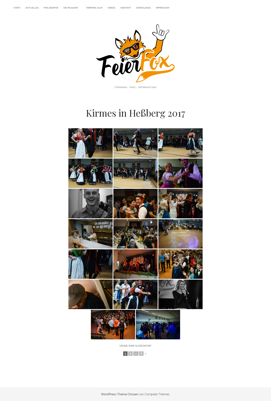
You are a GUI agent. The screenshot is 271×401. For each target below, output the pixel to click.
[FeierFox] (135, 77)
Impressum (162, 7)
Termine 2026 (94, 7)
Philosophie (51, 7)
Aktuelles (32, 7)
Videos (111, 7)
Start (16, 7)
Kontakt (126, 7)
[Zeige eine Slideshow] (135, 345)
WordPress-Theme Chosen (119, 394)
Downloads (143, 7)
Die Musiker (70, 7)
